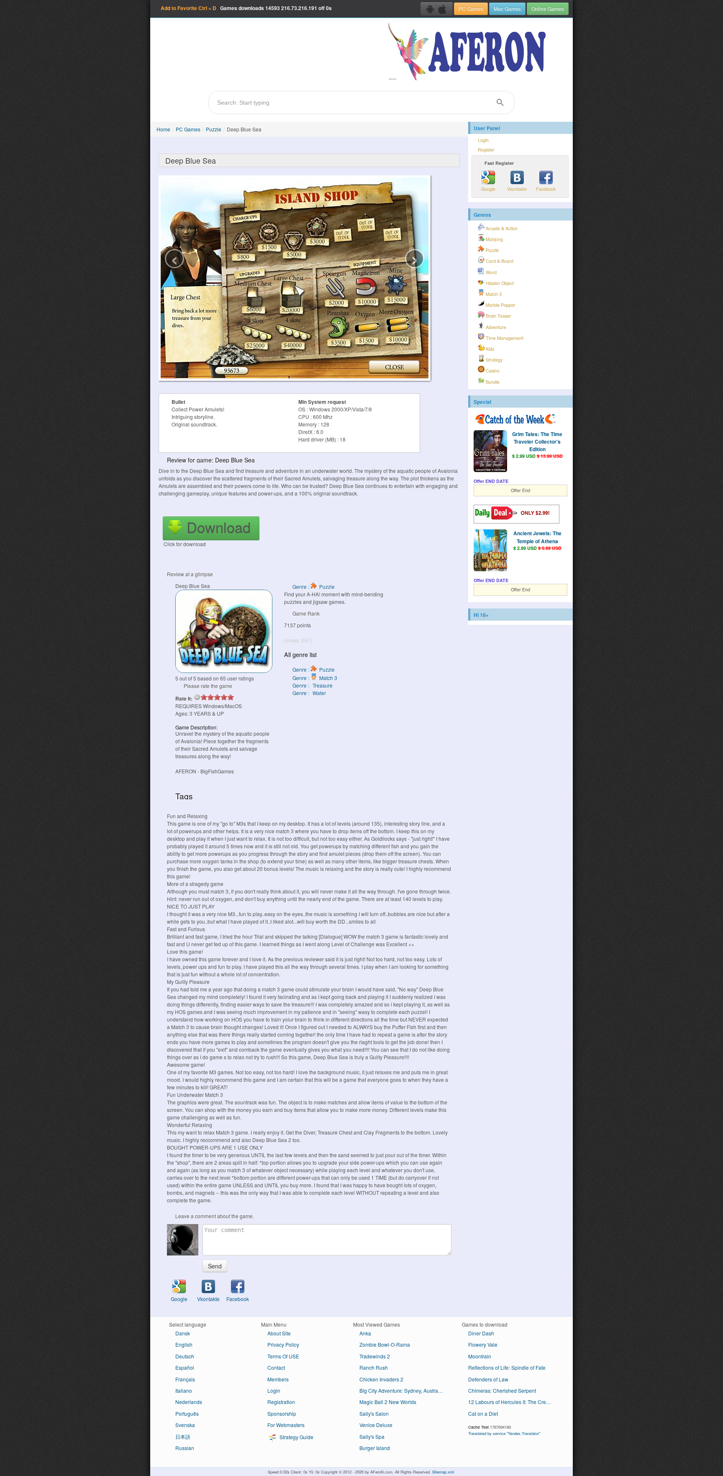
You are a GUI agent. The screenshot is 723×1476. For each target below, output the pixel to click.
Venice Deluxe (375, 1424)
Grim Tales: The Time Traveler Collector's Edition (537, 441)
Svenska (185, 1424)
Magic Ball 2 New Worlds (387, 1401)
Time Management (504, 338)
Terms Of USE (283, 1356)
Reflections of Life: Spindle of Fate (507, 1367)
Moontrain (479, 1356)
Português (187, 1413)
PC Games (471, 8)
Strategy (494, 360)
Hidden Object (499, 283)
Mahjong (494, 239)
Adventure (495, 327)
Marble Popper (500, 305)
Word (491, 272)
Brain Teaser (498, 316)
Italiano (183, 1390)
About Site (279, 1333)
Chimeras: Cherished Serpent (502, 1390)
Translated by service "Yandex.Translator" (504, 1433)
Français (185, 1379)
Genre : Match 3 (314, 677)
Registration (281, 1401)
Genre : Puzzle (313, 586)
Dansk (182, 1333)
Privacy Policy (283, 1344)
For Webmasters (286, 1424)
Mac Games (507, 8)
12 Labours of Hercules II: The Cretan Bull (513, 1401)
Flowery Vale (482, 1344)
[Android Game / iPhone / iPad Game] (436, 8)
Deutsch (184, 1356)
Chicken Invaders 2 (381, 1379)
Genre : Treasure (312, 685)
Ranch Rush (373, 1367)
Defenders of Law (488, 1379)
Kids (489, 349)
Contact (276, 1367)
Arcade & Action (501, 228)
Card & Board (499, 261)
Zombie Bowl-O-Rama (384, 1344)
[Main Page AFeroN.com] (469, 52)
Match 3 (493, 294)
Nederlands (188, 1401)
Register (486, 149)
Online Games (547, 8)
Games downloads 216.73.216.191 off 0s (246, 8)
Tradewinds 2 (374, 1356)
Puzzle (213, 129)
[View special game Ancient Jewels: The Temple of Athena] (490, 551)
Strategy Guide (295, 1436)
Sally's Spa (372, 1436)
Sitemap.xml (443, 1472)
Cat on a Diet (483, 1413)
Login (483, 140)
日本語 (182, 1436)
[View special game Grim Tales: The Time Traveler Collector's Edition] (490, 452)
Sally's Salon (374, 1413)
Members (278, 1379)
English (183, 1344)
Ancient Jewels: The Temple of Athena (537, 536)
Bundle (492, 382)
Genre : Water (309, 692)
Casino (492, 370)
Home (163, 129)
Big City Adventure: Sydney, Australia (401, 1390)
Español (184, 1367)
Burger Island (374, 1447)
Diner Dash (481, 1333)
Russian (184, 1447)
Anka (365, 1333)
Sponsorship (281, 1413)
